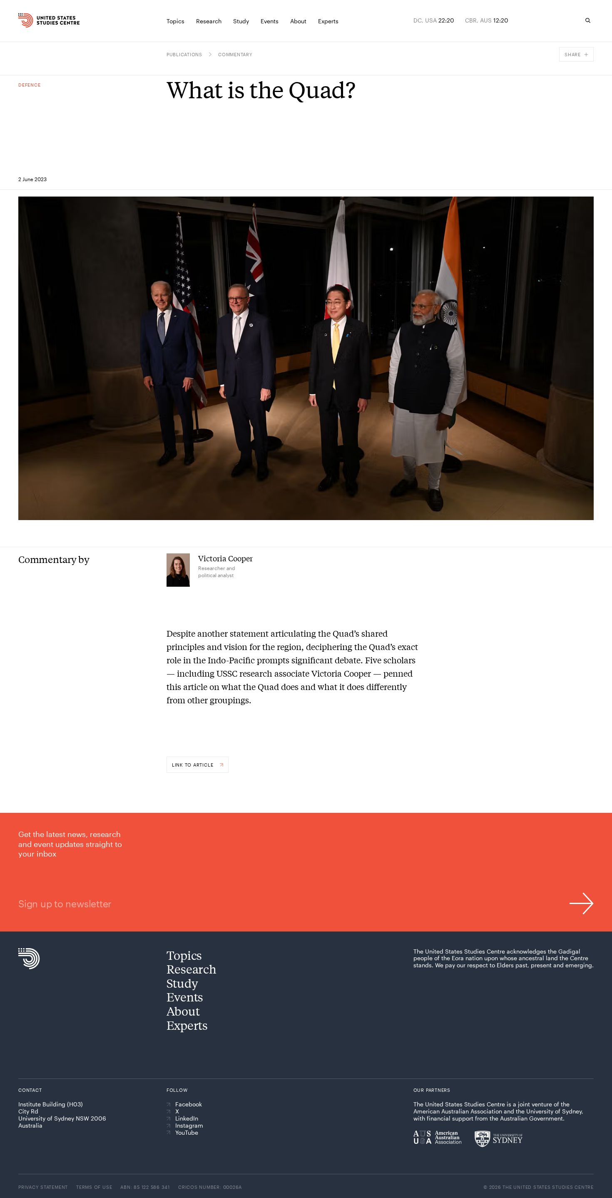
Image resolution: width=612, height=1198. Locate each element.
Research (191, 968)
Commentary (235, 54)
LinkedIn (186, 1118)
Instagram (189, 1125)
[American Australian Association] (437, 1137)
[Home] (34, 20)
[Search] (588, 20)
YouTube (186, 1132)
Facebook (188, 1104)
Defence (29, 84)
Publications (184, 54)
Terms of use (94, 1187)
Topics (184, 955)
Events (185, 996)
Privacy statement (43, 1187)
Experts (187, 1025)
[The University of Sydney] (498, 1139)
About (183, 1011)
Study (182, 983)
